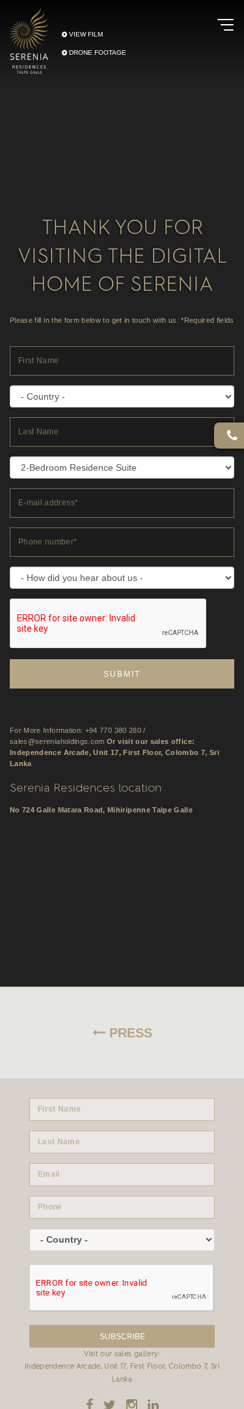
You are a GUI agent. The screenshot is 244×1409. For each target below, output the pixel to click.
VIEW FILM (85, 33)
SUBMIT (122, 674)
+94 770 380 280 (113, 730)
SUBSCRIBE (122, 1336)
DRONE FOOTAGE (96, 52)
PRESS (128, 1033)
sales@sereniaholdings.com (57, 741)
